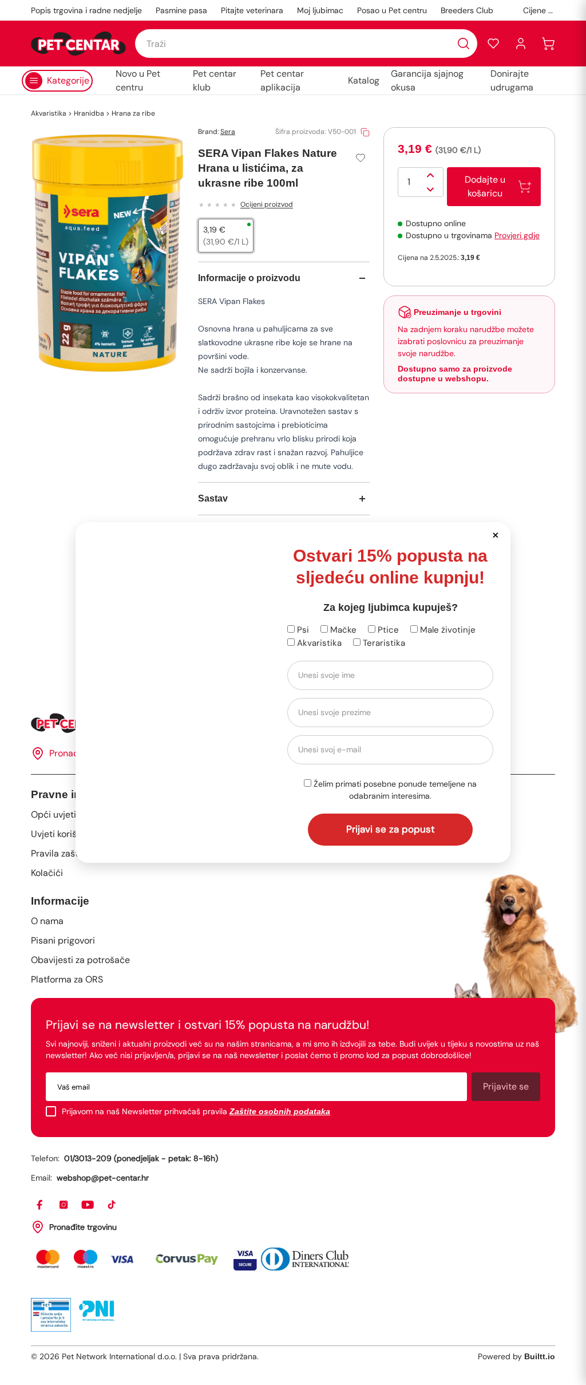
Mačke (342, 630)
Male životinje (447, 630)
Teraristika (383, 643)
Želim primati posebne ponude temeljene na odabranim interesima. (394, 790)
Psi (302, 630)
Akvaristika (318, 643)
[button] (495, 534)
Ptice (387, 630)
